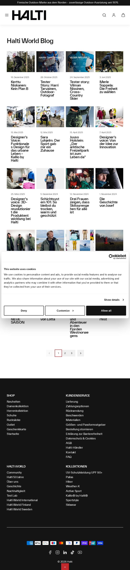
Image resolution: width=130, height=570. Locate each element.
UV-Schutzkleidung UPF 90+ (84, 472)
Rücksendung (74, 411)
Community (14, 472)
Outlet (11, 424)
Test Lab (12, 495)
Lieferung (72, 401)
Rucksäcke (13, 420)
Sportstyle (72, 500)
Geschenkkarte (16, 429)
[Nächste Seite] (80, 353)
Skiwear (71, 505)
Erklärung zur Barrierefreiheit (84, 434)
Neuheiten (13, 401)
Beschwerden (74, 415)
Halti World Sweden (19, 509)
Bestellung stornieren (79, 429)
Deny (24, 310)
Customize (63, 310)
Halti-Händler (74, 447)
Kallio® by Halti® (77, 495)
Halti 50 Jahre (15, 477)
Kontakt (71, 452)
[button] (7, 15)
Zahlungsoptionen (77, 406)
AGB (69, 443)
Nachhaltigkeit (16, 491)
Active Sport (74, 491)
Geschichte (14, 486)
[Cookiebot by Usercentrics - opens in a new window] (111, 256)
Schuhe (12, 415)
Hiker (69, 481)
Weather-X (73, 486)
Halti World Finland (19, 505)
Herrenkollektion (17, 411)
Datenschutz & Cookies (80, 438)
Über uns (12, 481)
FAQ (68, 457)
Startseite (13, 434)
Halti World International (22, 500)
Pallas (69, 477)
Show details (112, 299)
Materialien (73, 420)
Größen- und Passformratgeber (86, 424)
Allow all (106, 310)
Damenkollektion (17, 406)
